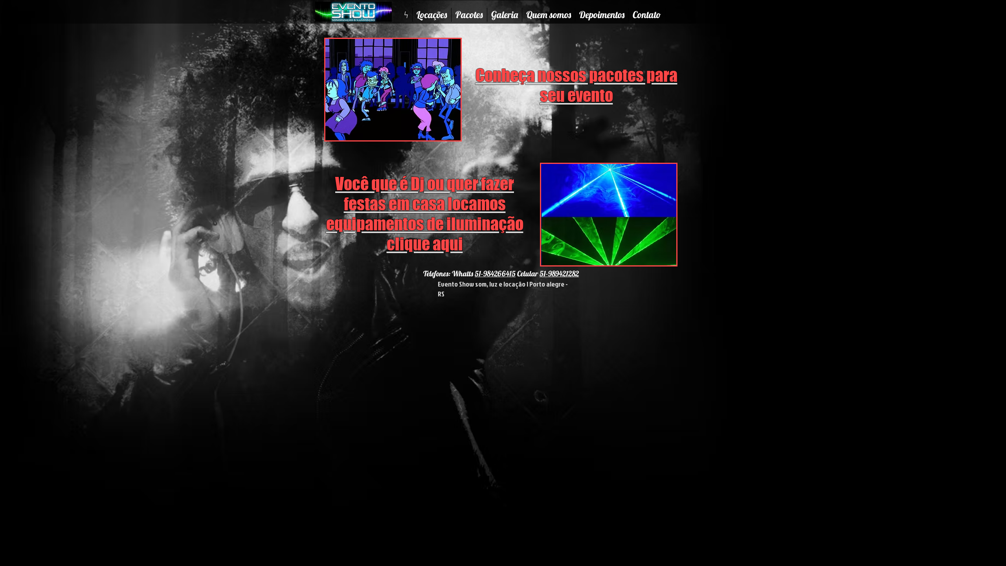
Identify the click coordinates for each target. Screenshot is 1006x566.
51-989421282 (559, 273)
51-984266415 (495, 273)
